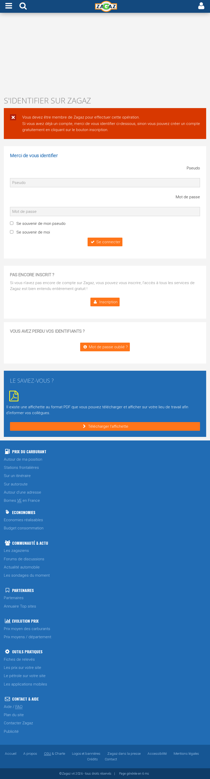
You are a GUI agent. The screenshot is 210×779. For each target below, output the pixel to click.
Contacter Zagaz (18, 723)
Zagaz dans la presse (124, 753)
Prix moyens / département (27, 637)
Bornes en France (22, 500)
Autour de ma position (23, 459)
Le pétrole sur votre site (25, 675)
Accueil (10, 753)
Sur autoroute (16, 484)
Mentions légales (186, 753)
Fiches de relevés (19, 659)
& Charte (54, 753)
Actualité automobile (22, 567)
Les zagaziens (16, 550)
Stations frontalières (21, 467)
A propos (30, 753)
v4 (73, 773)
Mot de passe (188, 197)
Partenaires (14, 598)
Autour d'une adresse (22, 492)
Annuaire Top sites (20, 606)
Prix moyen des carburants (27, 628)
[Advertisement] (105, 55)
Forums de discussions (24, 559)
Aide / (13, 706)
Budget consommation (24, 528)
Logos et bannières (86, 753)
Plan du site (14, 715)
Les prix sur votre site (22, 667)
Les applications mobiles (25, 684)
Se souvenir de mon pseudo (41, 223)
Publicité (11, 731)
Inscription (108, 302)
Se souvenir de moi (33, 232)
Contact (111, 759)
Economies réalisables (23, 520)
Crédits (92, 759)
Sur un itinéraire (17, 475)
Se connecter (108, 242)
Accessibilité (157, 753)
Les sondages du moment (27, 575)
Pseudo (193, 168)
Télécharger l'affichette (108, 426)
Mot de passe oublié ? (108, 347)
